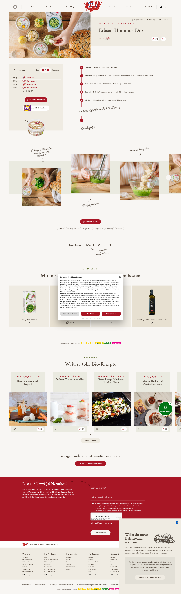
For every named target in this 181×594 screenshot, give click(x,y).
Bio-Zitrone (31, 84)
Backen (91, 557)
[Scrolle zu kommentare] (163, 39)
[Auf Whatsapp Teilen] (105, 245)
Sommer (119, 229)
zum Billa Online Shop (39, 108)
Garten (68, 559)
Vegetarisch (87, 229)
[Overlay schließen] (177, 522)
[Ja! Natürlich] (93, 8)
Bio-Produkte (50, 554)
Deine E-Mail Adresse (101, 497)
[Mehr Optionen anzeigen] (116, 245)
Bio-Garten (47, 564)
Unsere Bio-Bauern (27, 571)
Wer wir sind (26, 569)
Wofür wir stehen (27, 564)
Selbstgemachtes (73, 229)
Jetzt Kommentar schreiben (92, 464)
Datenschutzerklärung (150, 570)
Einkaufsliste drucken (37, 100)
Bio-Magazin (71, 554)
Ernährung (69, 557)
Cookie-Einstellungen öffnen (150, 577)
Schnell (61, 229)
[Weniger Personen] (43, 70)
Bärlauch (91, 559)
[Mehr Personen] (48, 70)
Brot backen (92, 564)
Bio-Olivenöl (32, 88)
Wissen (68, 564)
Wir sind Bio (25, 557)
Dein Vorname (98, 488)
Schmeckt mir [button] (93, 222)
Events (68, 569)
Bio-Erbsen (31, 77)
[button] (34, 7)
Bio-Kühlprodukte (49, 571)
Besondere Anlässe (94, 562)
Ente (90, 571)
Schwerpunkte (70, 566)
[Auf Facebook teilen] (94, 245)
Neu (45, 557)
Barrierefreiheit (40, 585)
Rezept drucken (75, 245)
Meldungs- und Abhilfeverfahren (61, 585)
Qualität (24, 566)
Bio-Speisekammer (50, 569)
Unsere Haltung (27, 559)
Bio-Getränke (48, 566)
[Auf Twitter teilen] (99, 245)
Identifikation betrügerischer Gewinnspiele (92, 585)
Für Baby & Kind (49, 562)
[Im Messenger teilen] (111, 245)
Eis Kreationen (93, 569)
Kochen (68, 562)
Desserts (91, 566)
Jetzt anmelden (100, 533)
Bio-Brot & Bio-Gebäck (51, 559)
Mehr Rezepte (90, 441)
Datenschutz (26, 585)
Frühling (110, 229)
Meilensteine (26, 562)
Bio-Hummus (32, 81)
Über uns (26, 554)
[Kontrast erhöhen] (15, 7)
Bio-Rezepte (94, 554)
